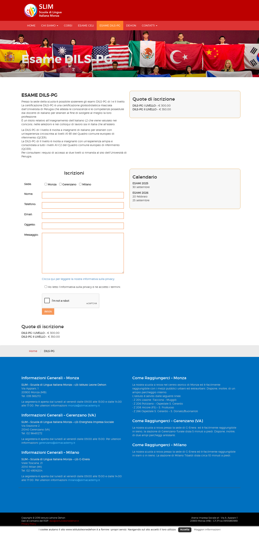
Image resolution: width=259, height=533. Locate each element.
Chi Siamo (48, 25)
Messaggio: (31, 234)
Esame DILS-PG (110, 25)
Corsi (68, 25)
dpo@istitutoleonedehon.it (64, 520)
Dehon (131, 25)
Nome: (28, 193)
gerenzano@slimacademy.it (57, 442)
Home (31, 25)
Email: (28, 214)
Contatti (148, 25)
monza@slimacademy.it (84, 405)
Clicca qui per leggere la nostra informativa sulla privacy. (78, 278)
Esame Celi (86, 25)
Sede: (27, 184)
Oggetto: (29, 224)
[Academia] (42, 10)
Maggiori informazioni (207, 529)
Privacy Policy (28, 523)
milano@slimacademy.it (84, 480)
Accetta (184, 529)
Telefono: (30, 204)
